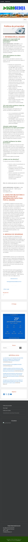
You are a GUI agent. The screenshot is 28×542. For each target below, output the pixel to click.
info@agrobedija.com (7, 531)
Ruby (8, 540)
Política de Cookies (7, 410)
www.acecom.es (14, 278)
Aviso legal (5, 408)
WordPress (19, 540)
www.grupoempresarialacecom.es (14, 281)
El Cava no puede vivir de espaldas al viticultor (12, 364)
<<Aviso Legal (6, 289)
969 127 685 (5, 530)
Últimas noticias (15, 355)
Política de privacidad (7, 405)
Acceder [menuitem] (2, 1)
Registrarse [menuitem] (7, 1)
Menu (25, 19)
